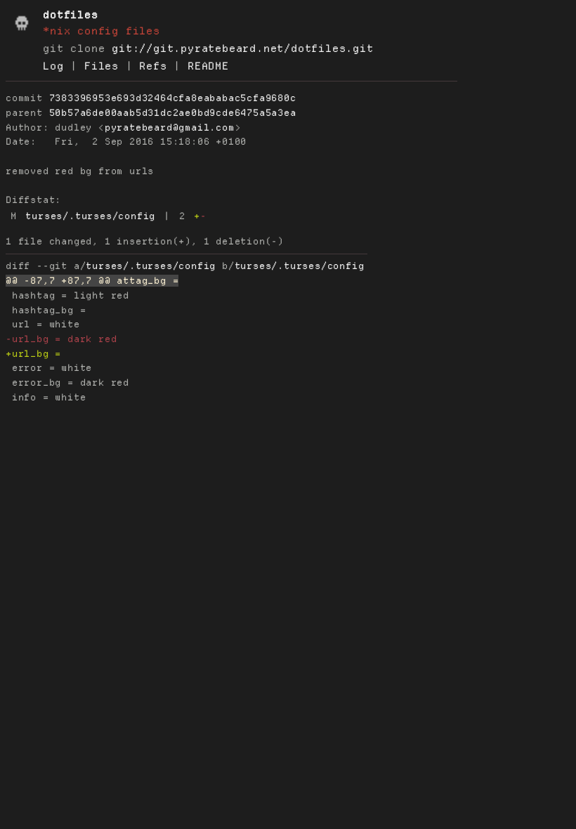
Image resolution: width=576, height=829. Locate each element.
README (208, 66)
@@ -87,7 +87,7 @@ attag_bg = (92, 281)
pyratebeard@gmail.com (170, 127)
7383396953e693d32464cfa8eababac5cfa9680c (172, 98)
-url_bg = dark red (61, 339)
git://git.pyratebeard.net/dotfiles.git (242, 48)
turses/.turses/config (90, 216)
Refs (152, 66)
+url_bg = (36, 354)
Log (53, 66)
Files (101, 66)
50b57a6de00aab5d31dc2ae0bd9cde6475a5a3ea (172, 113)
